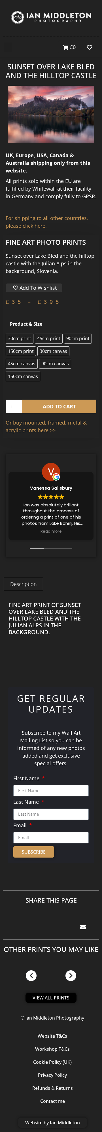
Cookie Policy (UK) (52, 1062)
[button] (8, 47)
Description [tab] (23, 584)
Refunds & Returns (52, 1088)
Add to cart (59, 406)
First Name (27, 779)
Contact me (52, 1101)
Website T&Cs (52, 1036)
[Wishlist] (91, 47)
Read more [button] (51, 531)
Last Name (26, 802)
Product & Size (26, 324)
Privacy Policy (52, 1075)
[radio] (19, 338)
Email (20, 826)
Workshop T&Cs (52, 1049)
